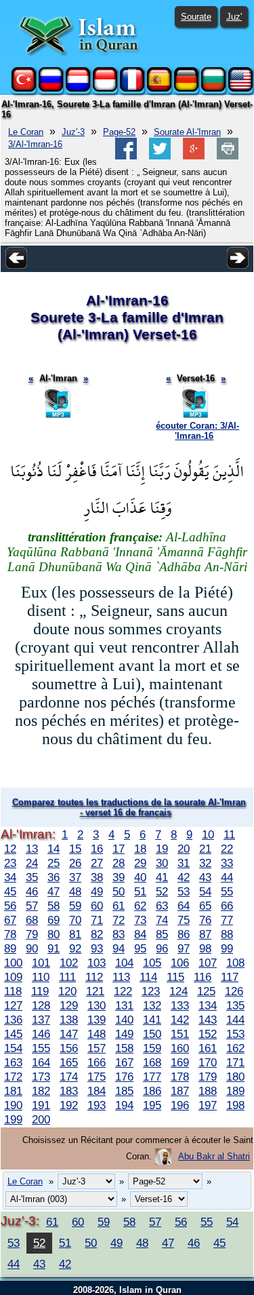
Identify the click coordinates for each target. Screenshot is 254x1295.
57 (32, 905)
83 (118, 934)
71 (97, 920)
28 (118, 863)
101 (41, 962)
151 (180, 1034)
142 (180, 1019)
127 (13, 1005)
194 (124, 1105)
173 (41, 1076)
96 (162, 948)
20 (183, 848)
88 (227, 934)
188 (207, 1091)
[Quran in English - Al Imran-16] (240, 88)
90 (32, 948)
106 (180, 962)
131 (124, 1005)
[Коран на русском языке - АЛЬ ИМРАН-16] (51, 88)
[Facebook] (126, 156)
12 (10, 848)
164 (41, 1062)
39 (118, 877)
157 (96, 1048)
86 (183, 934)
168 (152, 1062)
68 (32, 920)
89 (10, 948)
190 (13, 1105)
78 (10, 934)
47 (53, 891)
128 (41, 1005)
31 (183, 863)
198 (235, 1105)
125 (206, 991)
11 (229, 834)
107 (207, 962)
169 (180, 1062)
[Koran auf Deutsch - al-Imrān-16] (186, 88)
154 (13, 1048)
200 (41, 1119)
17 (118, 848)
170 (207, 1062)
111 (67, 977)
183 (69, 1091)
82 (97, 934)
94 (118, 948)
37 (75, 877)
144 (235, 1019)
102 (69, 962)
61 (118, 905)
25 (53, 863)
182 (41, 1091)
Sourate (196, 17)
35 (32, 877)
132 (152, 1005)
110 (40, 977)
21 (205, 848)
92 (75, 948)
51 (140, 891)
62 (140, 905)
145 (13, 1034)
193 (96, 1105)
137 (41, 1019)
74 (162, 920)
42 (183, 877)
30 (162, 863)
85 (162, 934)
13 (32, 848)
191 (41, 1105)
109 (13, 977)
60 (97, 905)
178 (180, 1076)
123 (151, 991)
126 (234, 991)
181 (13, 1091)
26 (75, 863)
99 (227, 948)
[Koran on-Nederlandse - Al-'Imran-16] (78, 88)
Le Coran (25, 132)
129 (69, 1005)
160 (180, 1048)
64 (183, 905)
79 (32, 934)
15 (75, 848)
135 (235, 1005)
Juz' (234, 17)
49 (97, 891)
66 (227, 905)
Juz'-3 (73, 132)
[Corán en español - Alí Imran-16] (159, 88)
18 (140, 848)
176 (124, 1076)
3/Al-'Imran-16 (35, 144)
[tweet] (160, 156)
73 (140, 920)
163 (13, 1062)
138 (69, 1019)
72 (118, 920)
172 (13, 1076)
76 (205, 920)
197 (207, 1105)
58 (53, 905)
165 (69, 1062)
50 (118, 891)
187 (180, 1091)
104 (124, 962)
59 (75, 905)
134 (207, 1005)
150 (152, 1034)
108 (235, 962)
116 (202, 977)
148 (96, 1034)
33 (227, 863)
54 (205, 891)
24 (32, 863)
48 (75, 891)
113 (121, 977)
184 (96, 1091)
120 (67, 991)
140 (124, 1019)
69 (53, 920)
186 (152, 1091)
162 (235, 1048)
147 (69, 1034)
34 (10, 877)
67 (10, 920)
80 (53, 934)
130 (96, 1005)
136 (13, 1019)
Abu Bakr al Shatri (214, 1156)
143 (207, 1019)
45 (10, 891)
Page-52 (119, 132)
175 (96, 1076)
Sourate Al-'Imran (187, 132)
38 (97, 877)
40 (140, 877)
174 (69, 1076)
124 (178, 991)
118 (13, 991)
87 (205, 934)
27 (97, 863)
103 (96, 962)
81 (75, 934)
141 (152, 1019)
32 (205, 863)
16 (97, 848)
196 (180, 1105)
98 (205, 948)
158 (124, 1048)
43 (205, 877)
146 (41, 1034)
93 (97, 948)
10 (208, 834)
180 (235, 1076)
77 (227, 920)
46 (32, 891)
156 (69, 1048)
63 (162, 905)
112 (94, 977)
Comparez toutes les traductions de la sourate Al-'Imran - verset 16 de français (129, 807)
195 (152, 1105)
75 (183, 920)
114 (148, 977)
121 (95, 991)
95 (140, 948)
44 (227, 877)
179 (207, 1076)
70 (75, 920)
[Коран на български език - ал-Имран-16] (213, 88)
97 (183, 948)
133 (180, 1005)
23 (10, 863)
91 (53, 948)
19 (162, 848)
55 (227, 891)
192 (69, 1105)
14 (53, 848)
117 (229, 977)
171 (235, 1062)
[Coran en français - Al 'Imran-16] (132, 88)
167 (124, 1062)
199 (13, 1119)
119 (40, 991)
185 (124, 1091)
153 (235, 1034)
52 (162, 891)
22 (227, 848)
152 (207, 1034)
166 (96, 1062)
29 (140, 863)
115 (175, 977)
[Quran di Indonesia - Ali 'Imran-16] (105, 88)
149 (124, 1034)
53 (183, 891)
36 (53, 877)
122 (123, 991)
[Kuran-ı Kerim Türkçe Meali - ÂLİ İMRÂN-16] (24, 88)
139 (96, 1019)
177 (152, 1076)
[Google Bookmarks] (193, 156)
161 (207, 1048)
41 (162, 877)
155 (41, 1048)
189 (235, 1091)
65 (205, 905)
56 (10, 905)
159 (152, 1048)
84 (140, 934)
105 (152, 962)
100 (13, 962)
